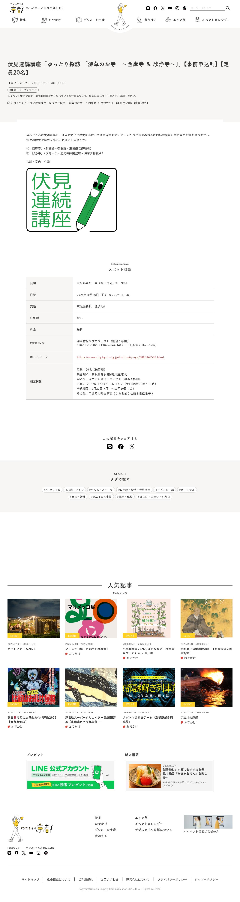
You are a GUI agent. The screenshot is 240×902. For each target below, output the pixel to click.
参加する (150, 19)
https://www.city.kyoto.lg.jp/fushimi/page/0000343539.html (120, 357)
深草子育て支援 (102, 496)
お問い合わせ (110, 879)
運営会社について (138, 879)
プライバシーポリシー (172, 879)
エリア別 (179, 19)
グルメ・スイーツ (102, 490)
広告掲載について (59, 879)
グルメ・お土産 (94, 19)
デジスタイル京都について (153, 829)
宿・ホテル (188, 490)
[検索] (228, 8)
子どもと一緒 (165, 490)
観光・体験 (126, 496)
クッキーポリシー (206, 879)
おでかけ (55, 19)
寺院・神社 (79, 496)
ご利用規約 (85, 879)
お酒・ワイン (75, 490)
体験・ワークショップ (24, 90)
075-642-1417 (113, 345)
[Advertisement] (120, 48)
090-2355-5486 (87, 345)
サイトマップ (30, 879)
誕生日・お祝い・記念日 (155, 496)
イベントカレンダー (216, 19)
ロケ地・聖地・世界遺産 (135, 490)
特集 (23, 19)
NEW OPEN (53, 490)
